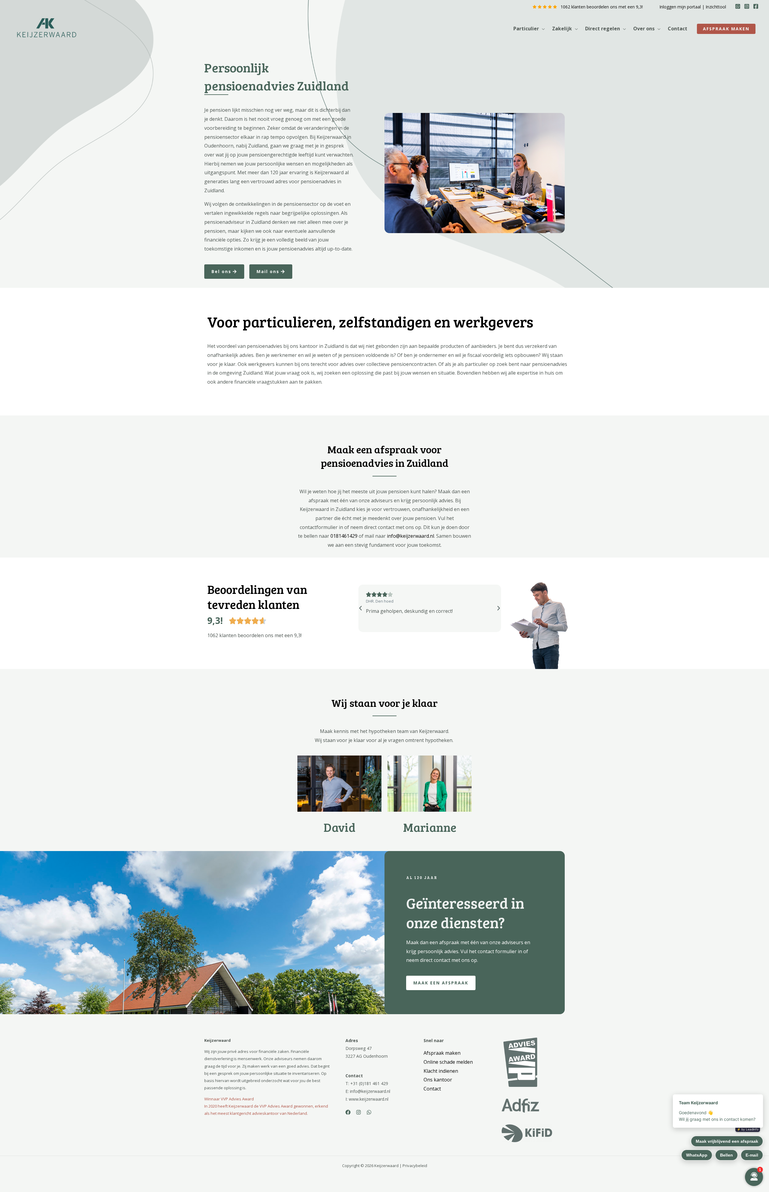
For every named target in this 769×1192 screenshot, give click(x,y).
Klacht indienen (441, 1071)
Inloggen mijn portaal (680, 7)
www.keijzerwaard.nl (368, 1099)
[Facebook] (755, 6)
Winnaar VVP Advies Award (229, 1099)
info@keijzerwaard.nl (410, 536)
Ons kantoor (438, 1079)
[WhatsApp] (737, 6)
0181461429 (343, 536)
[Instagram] (746, 6)
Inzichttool (716, 7)
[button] (542, 28)
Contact (432, 1088)
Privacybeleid (415, 1165)
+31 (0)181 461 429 (369, 1083)
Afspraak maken (442, 1053)
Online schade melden (448, 1062)
